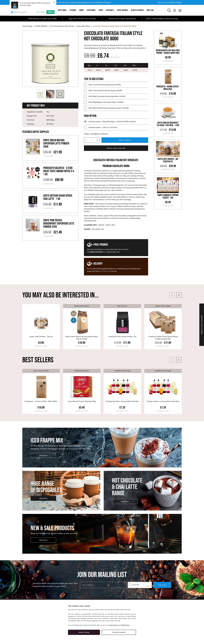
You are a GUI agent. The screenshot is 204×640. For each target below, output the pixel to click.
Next (179, 295)
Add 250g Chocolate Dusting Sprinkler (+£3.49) (106, 96)
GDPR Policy (125, 625)
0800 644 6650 (176, 2)
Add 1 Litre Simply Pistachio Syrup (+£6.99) (105, 90)
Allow (50, 12)
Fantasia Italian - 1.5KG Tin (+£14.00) (102, 127)
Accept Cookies (84, 632)
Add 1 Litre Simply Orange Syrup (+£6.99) (104, 85)
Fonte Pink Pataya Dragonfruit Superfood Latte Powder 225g (58, 223)
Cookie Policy (113, 625)
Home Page (27, 26)
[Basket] (180, 10)
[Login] (174, 10)
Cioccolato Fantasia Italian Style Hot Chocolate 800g (114, 26)
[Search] (169, 10)
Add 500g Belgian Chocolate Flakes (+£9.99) (105, 102)
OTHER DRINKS (41, 26)
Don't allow (40, 12)
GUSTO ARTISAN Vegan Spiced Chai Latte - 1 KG (57, 197)
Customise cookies (118, 632)
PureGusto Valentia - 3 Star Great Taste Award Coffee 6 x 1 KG (58, 171)
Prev (172, 295)
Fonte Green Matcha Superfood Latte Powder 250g (56, 143)
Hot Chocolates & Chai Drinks (62, 26)
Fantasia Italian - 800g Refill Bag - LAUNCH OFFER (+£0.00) (112, 121)
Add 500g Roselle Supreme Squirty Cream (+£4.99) (108, 108)
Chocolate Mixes (83, 26)
